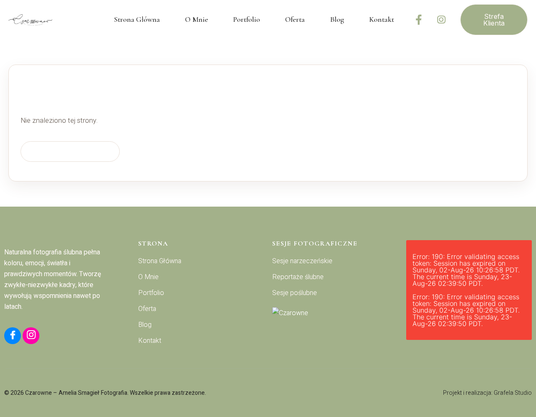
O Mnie (196, 19)
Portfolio (246, 19)
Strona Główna (137, 19)
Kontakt (381, 19)
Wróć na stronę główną (70, 151)
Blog (337, 19)
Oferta (295, 19)
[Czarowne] (335, 313)
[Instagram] (441, 19)
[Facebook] (418, 19)
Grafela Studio (513, 393)
